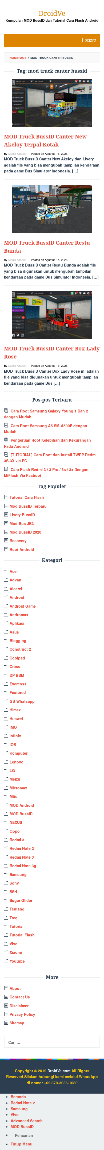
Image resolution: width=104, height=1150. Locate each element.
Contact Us (20, 997)
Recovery (18, 540)
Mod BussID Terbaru (28, 506)
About (15, 988)
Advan (15, 579)
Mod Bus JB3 (22, 523)
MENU (90, 40)
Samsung (18, 874)
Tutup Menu (22, 1144)
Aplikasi (17, 623)
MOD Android (22, 805)
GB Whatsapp (22, 701)
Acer (14, 571)
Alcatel (16, 588)
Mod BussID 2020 (25, 532)
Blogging (18, 640)
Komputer (18, 753)
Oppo (15, 831)
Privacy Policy (22, 1014)
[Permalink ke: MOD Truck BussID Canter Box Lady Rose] (52, 314)
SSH (13, 891)
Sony (14, 883)
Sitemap (17, 1022)
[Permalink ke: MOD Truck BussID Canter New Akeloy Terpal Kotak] (52, 102)
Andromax (19, 614)
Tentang (17, 909)
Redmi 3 (17, 839)
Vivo (14, 943)
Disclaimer (19, 1005)
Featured (18, 692)
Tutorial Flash (22, 934)
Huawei (16, 718)
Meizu (15, 779)
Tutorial (16, 926)
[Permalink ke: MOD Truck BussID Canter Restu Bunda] (52, 208)
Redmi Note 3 (22, 857)
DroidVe (52, 13)
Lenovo (16, 762)
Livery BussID (22, 514)
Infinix (15, 735)
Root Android (22, 549)
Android (17, 597)
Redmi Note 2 (22, 848)
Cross (15, 666)
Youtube (17, 961)
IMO (13, 727)
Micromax (18, 787)
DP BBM (17, 675)
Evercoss (18, 683)
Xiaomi (16, 952)
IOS (13, 744)
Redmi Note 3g (23, 865)
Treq (14, 917)
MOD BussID (21, 813)
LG (12, 770)
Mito (14, 796)
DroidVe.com (58, 1070)
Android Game (23, 606)
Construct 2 (20, 649)
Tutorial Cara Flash (27, 497)
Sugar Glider (21, 900)
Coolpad (17, 658)
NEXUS (16, 822)
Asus (14, 632)
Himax (15, 709)
